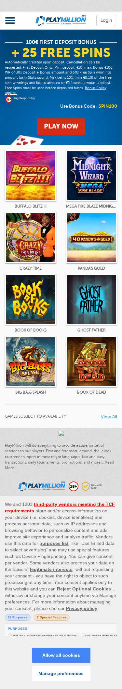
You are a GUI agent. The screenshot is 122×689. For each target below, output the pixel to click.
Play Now (61, 126)
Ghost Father (91, 330)
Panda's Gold (91, 268)
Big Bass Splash (30, 392)
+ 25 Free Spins (61, 52)
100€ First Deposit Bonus (61, 42)
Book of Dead (91, 392)
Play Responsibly (24, 98)
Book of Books (31, 330)
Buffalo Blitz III (31, 206)
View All (109, 416)
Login (106, 20)
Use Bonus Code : (88, 106)
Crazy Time (31, 268)
